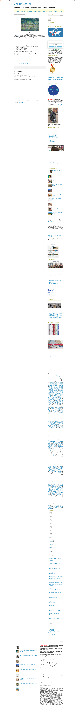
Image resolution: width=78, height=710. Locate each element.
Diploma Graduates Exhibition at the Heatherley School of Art (57, 180)
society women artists (59, 496)
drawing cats (50, 437)
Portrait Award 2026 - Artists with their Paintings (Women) (57, 208)
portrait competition (56, 482)
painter (55, 472)
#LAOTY (49, 355)
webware (49, 504)
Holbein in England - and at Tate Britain (55, 610)
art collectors (59, 408)
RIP (60, 380)
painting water (53, 474)
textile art (58, 497)
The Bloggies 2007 (52, 560)
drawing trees (52, 438)
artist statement (57, 421)
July (50, 547)
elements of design (56, 440)
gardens (53, 448)
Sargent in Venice (51, 601)
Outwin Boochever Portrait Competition (54, 378)
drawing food (55, 437)
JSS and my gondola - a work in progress (55, 592)
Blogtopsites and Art (52, 609)
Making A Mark (50, 159)
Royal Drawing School (58, 382)
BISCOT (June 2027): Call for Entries (53, 318)
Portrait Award (54, 379)
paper (48, 475)
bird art (61, 424)
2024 (49, 515)
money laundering (56, 468)
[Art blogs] (52, 73)
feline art (53, 444)
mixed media (61, 467)
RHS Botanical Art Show (55, 380)
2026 (49, 512)
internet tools (59, 454)
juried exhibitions (51, 456)
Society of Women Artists (53, 394)
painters (59, 472)
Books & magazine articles (37, 11)
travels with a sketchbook (57, 499)
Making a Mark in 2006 (52, 621)
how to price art (54, 452)
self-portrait (57, 492)
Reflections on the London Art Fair (54, 568)
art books (58, 407)
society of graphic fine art (51, 496)
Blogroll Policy (54, 235)
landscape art (50, 457)
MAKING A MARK (23, 4)
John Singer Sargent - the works (54, 614)
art (18, 68)
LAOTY (51, 372)
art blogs (52, 407)
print (56, 485)
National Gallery (57, 376)
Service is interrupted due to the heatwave (57, 213)
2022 (49, 517)
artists (61, 421)
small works (54, 495)
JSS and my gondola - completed (54, 572)
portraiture (55, 484)
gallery (50, 448)
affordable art (60, 403)
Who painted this (50, 402)
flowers (57, 447)
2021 (49, 519)
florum (55, 446)
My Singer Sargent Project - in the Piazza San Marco (56, 577)
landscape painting (53, 459)
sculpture (54, 491)
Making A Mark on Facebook (52, 136)
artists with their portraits (51, 423)
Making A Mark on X (51, 138)
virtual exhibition (53, 500)
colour (56, 428)
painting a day (56, 473)
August (51, 545)
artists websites (59, 422)
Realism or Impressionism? (53, 605)
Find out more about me (51, 131)
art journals (60, 413)
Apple (51, 355)
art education (56, 410)
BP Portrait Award (55, 359)
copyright (60, 431)
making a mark (60, 461)
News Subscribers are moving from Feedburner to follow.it (55, 281)
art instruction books (53, 413)
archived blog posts (51, 224)
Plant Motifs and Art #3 (53, 580)
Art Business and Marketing (23, 68)
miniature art (56, 467)
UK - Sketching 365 (51, 629)
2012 (49, 531)
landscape (39, 68)
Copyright (55, 11)
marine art (54, 466)
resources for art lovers (59, 489)
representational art (51, 489)
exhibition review (56, 442)
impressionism (61, 453)
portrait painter (55, 483)
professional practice (58, 488)
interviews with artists (51, 455)
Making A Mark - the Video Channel (53, 140)
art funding (55, 412)
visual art (60, 500)
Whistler (60, 401)
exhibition (36, 68)
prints (48, 487)
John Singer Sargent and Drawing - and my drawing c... (55, 566)
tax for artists (54, 497)
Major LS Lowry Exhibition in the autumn (57, 185)
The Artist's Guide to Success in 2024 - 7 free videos (55, 278)
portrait (49, 481)
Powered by (53, 49)
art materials (59, 414)
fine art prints (50, 446)
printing (50, 486)
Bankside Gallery (53, 360)
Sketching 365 (61, 390)
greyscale (57, 449)
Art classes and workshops (53, 358)
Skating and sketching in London (54, 613)
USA (62, 399)
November (51, 541)
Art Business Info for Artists (52, 161)
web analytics (50, 503)
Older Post (43, 100)
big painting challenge (54, 424)
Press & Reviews (51, 11)
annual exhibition (56, 404)
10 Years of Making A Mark (51, 221)
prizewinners (50, 488)
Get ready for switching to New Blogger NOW (55, 559)
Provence (59, 379)
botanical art (50, 426)
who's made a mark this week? (55, 505)
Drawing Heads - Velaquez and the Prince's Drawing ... (55, 585)
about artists (51, 403)
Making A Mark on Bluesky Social (53, 137)
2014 (49, 529)
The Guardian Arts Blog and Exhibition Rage (56, 589)
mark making (60, 466)
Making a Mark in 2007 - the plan (54, 619)
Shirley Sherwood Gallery (53, 390)
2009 (49, 536)
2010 (49, 534)
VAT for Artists (51, 400)
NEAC (52, 376)
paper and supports (54, 475)
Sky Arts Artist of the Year (53, 391)
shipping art (59, 493)
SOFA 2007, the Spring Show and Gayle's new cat (56, 570)
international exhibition (52, 454)
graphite (53, 449)
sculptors (49, 491)
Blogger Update (51, 593)
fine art (55, 445)
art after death (53, 406)
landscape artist (55, 457)
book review (59, 425)
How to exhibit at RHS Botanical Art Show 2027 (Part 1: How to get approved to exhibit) (55, 317)
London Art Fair (18, 35)
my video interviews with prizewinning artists (54, 223)
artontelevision (58, 423)
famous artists (55, 443)
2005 (49, 624)
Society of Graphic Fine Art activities (54, 563)
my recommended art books (52, 222)
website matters (57, 503)
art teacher (59, 419)
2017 (49, 524)
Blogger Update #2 (52, 573)
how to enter (50, 451)
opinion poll (49, 472)
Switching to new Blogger (53, 597)
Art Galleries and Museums (30, 68)
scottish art (60, 490)
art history (61, 412)
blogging (53, 425)
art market (54, 414)
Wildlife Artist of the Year (59, 402)
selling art (53, 493)
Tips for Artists (50, 166)
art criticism (58, 409)
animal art (49, 404)
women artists (55, 506)
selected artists (60, 491)
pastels (49, 476)
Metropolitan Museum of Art (58, 375)
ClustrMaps (51, 588)
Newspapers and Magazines (58, 377)
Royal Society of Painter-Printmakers (56, 387)
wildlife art (49, 506)
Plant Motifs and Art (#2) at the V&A (55, 611)
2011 (49, 533)
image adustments (55, 453)
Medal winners (51, 375)
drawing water (58, 438)
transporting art (50, 499)
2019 (49, 522)
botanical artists (59, 426)
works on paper (50, 508)
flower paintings (51, 447)
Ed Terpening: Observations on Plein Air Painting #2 (55, 579)
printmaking (60, 486)
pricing (53, 485)
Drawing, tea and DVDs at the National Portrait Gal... (55, 599)
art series (59, 416)
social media (60, 495)
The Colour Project (16, 11)
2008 (49, 537)
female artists (59, 444)
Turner (59, 399)
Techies (60, 397)
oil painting (60, 470)
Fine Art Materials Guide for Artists (53, 164)
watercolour (50, 501)
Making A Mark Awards (59, 374)
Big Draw (59, 360)
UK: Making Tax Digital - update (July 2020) (54, 284)
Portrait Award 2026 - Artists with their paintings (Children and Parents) (57, 194)
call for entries (52, 427)
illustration (49, 453)
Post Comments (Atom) (22, 102)
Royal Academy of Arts (59, 381)
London (50, 373)
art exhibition (55, 411)
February (51, 554)
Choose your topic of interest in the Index (54, 274)
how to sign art (60, 452)
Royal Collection (51, 382)
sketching (49, 495)
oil (56, 470)
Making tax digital (51, 282)
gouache (49, 449)
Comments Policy (50, 235)
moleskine (50, 468)
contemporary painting (59, 430)
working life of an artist (58, 507)
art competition (51, 409)
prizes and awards (58, 487)
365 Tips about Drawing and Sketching (54, 163)
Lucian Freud (57, 373)
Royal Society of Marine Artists (58, 385)
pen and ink (54, 476)
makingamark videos (56, 465)
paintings (59, 474)
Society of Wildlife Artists (59, 393)
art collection (53, 408)
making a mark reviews (56, 464)
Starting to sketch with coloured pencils (55, 586)
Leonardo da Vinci (60, 372)
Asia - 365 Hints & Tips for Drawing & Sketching (54, 632)
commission (54, 429)
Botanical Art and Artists (30, 11)
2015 (49, 527)
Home (30, 100)
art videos (54, 420)
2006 (49, 623)
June (50, 548)
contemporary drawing (51, 430)
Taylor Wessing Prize (54, 397)
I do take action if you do (58, 104)
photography (52, 477)
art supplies (53, 419)
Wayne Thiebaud (55, 401)
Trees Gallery (35, 54)
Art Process (61, 357)
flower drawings (60, 446)
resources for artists (52, 490)
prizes (52, 487)
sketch (53, 494)
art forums (50, 412)
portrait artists (50, 482)
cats (58, 427)
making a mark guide (53, 463)
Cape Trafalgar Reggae (52, 556)
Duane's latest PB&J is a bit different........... (56, 618)
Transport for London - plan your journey (22, 63)
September (51, 544)
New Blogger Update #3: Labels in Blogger (55, 564)
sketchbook (59, 494)
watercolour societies (58, 501)
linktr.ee (59, 129)
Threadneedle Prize (58, 398)
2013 (49, 530)
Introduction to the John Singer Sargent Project (55, 616)
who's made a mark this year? (56, 505)
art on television (56, 415)
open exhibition (58, 471)
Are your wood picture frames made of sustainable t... (55, 607)
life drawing (58, 460)
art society (57, 418)
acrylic (55, 403)
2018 (49, 523)
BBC (49, 359)
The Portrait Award (51, 398)
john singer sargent (60, 455)
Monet (49, 376)
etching (62, 440)
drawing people (60, 437)
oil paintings (51, 471)
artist (60, 420)
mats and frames (50, 467)
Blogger (52, 707)
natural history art (57, 469)
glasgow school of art (59, 448)
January (51, 555)
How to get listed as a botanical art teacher (55, 315)
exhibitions (49, 443)
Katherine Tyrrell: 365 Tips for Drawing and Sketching (55, 634)
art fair (62, 411)
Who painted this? (45, 11)
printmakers (54, 486)
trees (48, 500)
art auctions (58, 406)
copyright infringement (51, 432)
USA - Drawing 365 (51, 630)
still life (49, 497)
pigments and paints (59, 477)
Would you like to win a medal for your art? (57, 199)
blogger (49, 425)
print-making (61, 485)
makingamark (50, 465)
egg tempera (50, 440)
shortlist (49, 494)
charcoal (52, 428)
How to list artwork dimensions (57, 170)
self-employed (51, 492)
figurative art (50, 445)
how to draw (61, 450)
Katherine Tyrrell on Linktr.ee (52, 135)
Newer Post (16, 100)
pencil (59, 476)
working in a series (51, 507)
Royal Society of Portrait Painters (53, 388)
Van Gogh (56, 400)
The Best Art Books (23, 11)
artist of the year (50, 421)
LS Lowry (55, 372)
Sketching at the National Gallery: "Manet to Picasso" (55, 583)
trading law (59, 498)
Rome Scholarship (52, 381)
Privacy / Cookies (60, 11)
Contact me (49, 132)
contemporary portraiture (53, 431)
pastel (60, 475)
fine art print (59, 445)
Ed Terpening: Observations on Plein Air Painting (55, 596)
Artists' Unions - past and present (53, 283)
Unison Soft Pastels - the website (54, 574)
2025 (49, 513)
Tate (54, 396)
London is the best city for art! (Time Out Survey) (56, 189)
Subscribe (55, 46)
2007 (49, 538)
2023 (49, 516)
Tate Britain (58, 396)
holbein (61, 449)
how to (57, 450)
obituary (53, 470)
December (51, 540)
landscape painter (59, 458)
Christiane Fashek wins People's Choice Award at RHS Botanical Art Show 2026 (55, 314)
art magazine (49, 414)
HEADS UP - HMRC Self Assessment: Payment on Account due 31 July (57, 176)
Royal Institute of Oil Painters (52, 383)
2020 (49, 520)
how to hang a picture (56, 451)
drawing (55, 435)
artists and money (53, 422)
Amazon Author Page (51, 141)
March (51, 552)
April (50, 551)
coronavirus (57, 432)
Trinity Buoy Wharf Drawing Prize (52, 399)
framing (62, 447)
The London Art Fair (19, 16)
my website (40, 54)
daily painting (56, 433)
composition (60, 429)
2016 (49, 526)
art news (49, 415)
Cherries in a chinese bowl (53, 602)
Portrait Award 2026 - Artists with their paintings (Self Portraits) (57, 203)
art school (55, 416)
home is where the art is (51, 450)
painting (49, 473)
